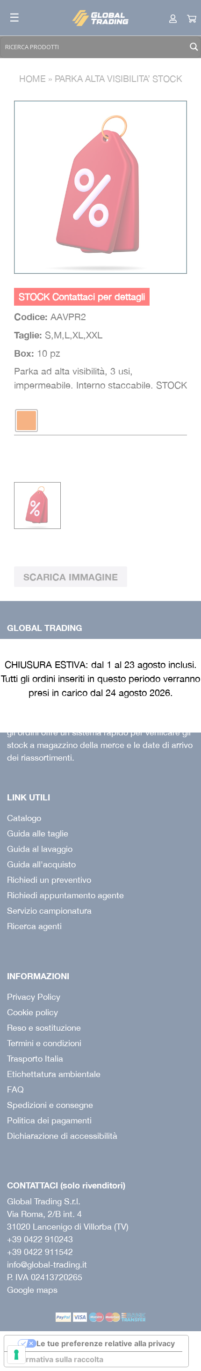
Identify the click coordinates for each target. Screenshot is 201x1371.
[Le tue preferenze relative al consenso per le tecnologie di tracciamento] (16, 1355)
